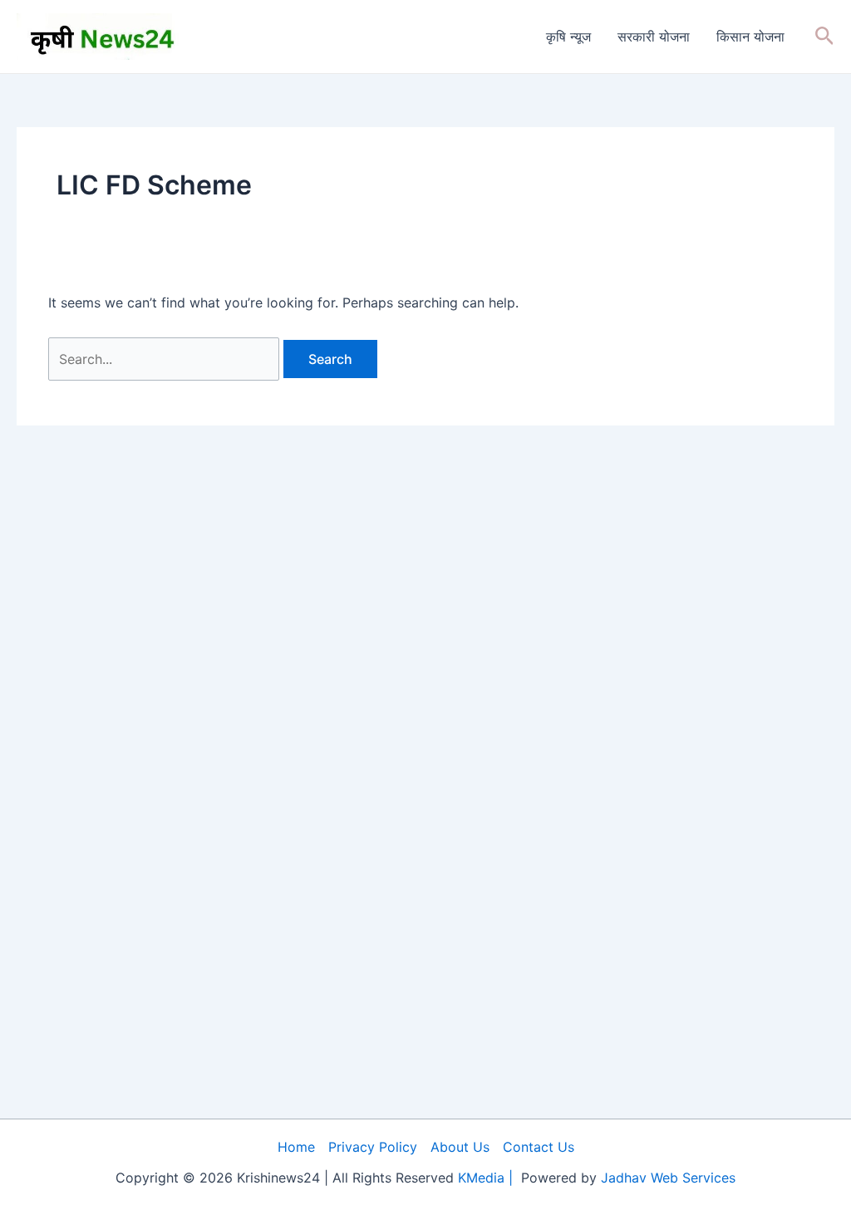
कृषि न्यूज (568, 36)
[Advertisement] (425, 1065)
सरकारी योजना (653, 36)
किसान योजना (750, 36)
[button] (824, 36)
